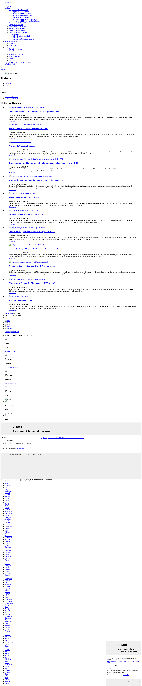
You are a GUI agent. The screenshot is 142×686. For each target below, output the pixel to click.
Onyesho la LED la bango (17, 30)
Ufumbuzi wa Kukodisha (17, 27)
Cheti (11, 58)
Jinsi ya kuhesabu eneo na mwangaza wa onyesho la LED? (34, 111)
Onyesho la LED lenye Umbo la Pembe (26, 21)
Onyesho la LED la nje (16, 25)
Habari (7, 47)
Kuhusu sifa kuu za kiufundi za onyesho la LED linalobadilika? (36, 180)
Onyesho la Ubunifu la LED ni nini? (24, 197)
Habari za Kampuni (15, 49)
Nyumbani (8, 6)
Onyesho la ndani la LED (17, 23)
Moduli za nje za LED (20, 38)
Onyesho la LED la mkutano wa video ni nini (28, 129)
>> (12, 313)
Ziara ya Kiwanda (15, 56)
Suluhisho (12, 45)
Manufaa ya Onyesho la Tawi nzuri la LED (27, 214)
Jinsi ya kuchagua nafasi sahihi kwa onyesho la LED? (32, 232)
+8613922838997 (11, 383)
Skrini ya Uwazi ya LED (17, 28)
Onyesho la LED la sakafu (18, 32)
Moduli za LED (14, 34)
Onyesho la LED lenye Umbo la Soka (25, 19)
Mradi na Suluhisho (11, 41)
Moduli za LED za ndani (21, 36)
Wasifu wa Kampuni (16, 55)
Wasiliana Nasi (10, 64)
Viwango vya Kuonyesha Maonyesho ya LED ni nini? (32, 283)
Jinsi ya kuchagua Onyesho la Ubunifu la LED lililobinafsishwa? (37, 249)
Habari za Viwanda (15, 51)
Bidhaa (7, 8)
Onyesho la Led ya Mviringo (22, 15)
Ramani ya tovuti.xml (12, 332)
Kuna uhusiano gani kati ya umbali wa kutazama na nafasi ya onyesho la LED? (43, 163)
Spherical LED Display (21, 12)
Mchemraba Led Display (21, 17)
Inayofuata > (6, 313)
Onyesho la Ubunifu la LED (18, 10)
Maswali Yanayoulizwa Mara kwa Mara (18, 62)
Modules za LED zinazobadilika (24, 40)
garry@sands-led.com (12, 367)
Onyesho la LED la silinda (22, 13)
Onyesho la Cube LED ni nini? (22, 146)
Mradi (11, 43)
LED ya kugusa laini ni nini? (21, 300)
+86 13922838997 (11, 351)
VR (10, 60)
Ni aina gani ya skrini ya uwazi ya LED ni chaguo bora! (33, 266)
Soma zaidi (12, 121)
